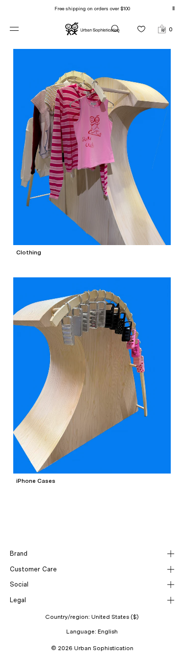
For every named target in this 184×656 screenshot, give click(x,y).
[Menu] (22, 29)
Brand (18, 553)
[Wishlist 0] (141, 29)
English (108, 631)
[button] (165, 29)
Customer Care (33, 569)
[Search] (115, 29)
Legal (18, 600)
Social (19, 584)
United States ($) (115, 616)
